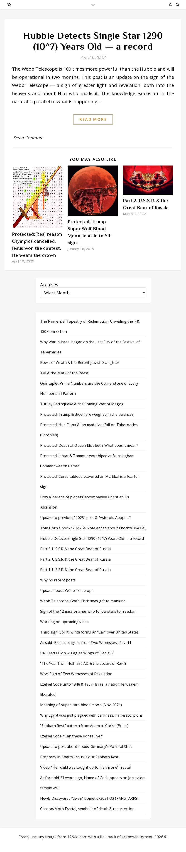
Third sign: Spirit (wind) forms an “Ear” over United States (89, 632)
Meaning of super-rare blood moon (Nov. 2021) (81, 704)
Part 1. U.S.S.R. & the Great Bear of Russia (75, 569)
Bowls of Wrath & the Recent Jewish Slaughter (79, 362)
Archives (49, 284)
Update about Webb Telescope (67, 590)
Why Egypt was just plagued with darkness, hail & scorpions (91, 715)
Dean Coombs (27, 137)
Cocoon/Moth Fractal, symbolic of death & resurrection (87, 808)
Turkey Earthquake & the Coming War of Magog (82, 403)
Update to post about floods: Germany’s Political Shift (86, 746)
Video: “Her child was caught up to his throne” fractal (85, 767)
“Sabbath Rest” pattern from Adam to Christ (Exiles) (84, 725)
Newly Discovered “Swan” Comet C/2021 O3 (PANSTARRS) (89, 798)
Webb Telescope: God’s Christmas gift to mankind (83, 600)
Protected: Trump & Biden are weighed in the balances (87, 414)
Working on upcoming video (64, 621)
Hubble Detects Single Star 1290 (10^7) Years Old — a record (93, 41)
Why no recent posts (58, 580)
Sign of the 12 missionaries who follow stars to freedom (88, 611)
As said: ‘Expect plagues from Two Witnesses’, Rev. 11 (85, 642)
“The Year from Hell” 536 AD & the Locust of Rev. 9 (83, 663)
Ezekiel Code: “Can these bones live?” (71, 736)
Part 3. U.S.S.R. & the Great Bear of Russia (75, 548)
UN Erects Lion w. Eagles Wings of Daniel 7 (77, 652)
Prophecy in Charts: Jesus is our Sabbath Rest (79, 756)
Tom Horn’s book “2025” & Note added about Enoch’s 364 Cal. (93, 528)
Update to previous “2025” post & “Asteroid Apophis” (85, 517)
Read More (93, 119)
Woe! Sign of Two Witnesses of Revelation (76, 673)
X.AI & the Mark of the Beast (64, 372)
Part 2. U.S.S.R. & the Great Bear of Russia (75, 559)
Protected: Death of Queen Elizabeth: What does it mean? (89, 445)
